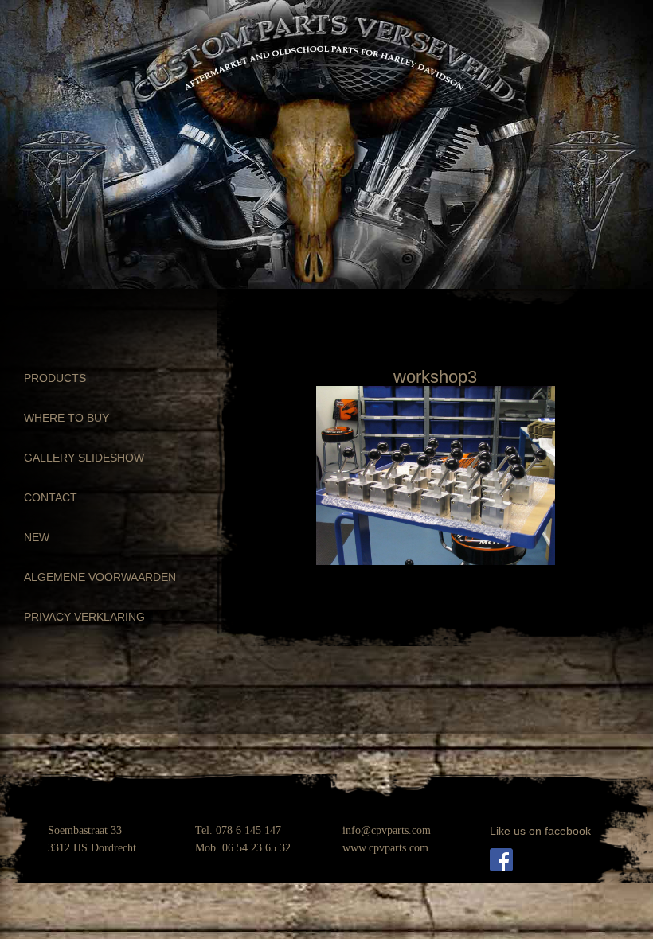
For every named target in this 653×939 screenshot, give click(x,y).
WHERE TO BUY (66, 417)
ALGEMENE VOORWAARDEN (100, 577)
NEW (36, 537)
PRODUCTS (55, 378)
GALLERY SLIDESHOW (84, 457)
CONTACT (50, 497)
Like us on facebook (540, 830)
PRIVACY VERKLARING (84, 616)
